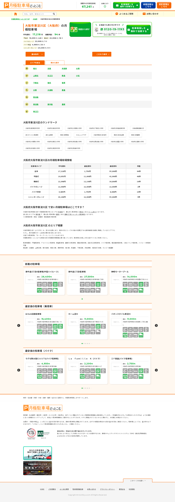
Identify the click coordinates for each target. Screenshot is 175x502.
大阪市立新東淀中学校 (32, 128)
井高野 (64, 68)
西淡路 (35, 97)
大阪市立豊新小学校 (137, 142)
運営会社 (122, 489)
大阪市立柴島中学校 (73, 148)
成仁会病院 (49, 135)
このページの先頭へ (137, 481)
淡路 (49, 68)
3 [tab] (85, 343)
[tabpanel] (44, 282)
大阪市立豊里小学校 (117, 142)
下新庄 (35, 83)
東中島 (50, 104)
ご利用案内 (52, 489)
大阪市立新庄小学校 (53, 142)
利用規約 (132, 489)
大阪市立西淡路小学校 (96, 142)
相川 (35, 68)
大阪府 (35, 19)
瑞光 (49, 83)
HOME (42, 489)
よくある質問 (64, 489)
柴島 (63, 75)
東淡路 (35, 104)
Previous (18, 325)
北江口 (50, 75)
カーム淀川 (92, 212)
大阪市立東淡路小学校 (74, 142)
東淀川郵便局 (64, 135)
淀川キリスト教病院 (31, 135)
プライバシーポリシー (107, 489)
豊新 (63, 104)
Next (156, 325)
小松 (78, 75)
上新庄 (35, 75)
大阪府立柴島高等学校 (118, 128)
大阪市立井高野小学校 (32, 148)
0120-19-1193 (114, 29)
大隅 (78, 68)
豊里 (63, 90)
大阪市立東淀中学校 (53, 148)
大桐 (35, 90)
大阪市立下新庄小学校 (96, 128)
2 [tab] (83, 343)
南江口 (35, 111)
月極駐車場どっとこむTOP (20, 19)
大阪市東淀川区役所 (100, 135)
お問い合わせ (91, 489)
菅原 (63, 83)
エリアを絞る (35, 62)
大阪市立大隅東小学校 (74, 128)
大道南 (50, 90)
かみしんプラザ (81, 135)
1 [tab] (82, 343)
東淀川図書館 (135, 135)
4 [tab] (87, 343)
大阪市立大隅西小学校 (32, 142)
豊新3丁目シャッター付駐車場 (74, 214)
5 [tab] (89, 343)
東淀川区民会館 (119, 135)
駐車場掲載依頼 (78, 489)
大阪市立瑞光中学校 (53, 128)
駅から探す (55, 62)
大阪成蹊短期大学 (138, 128)
